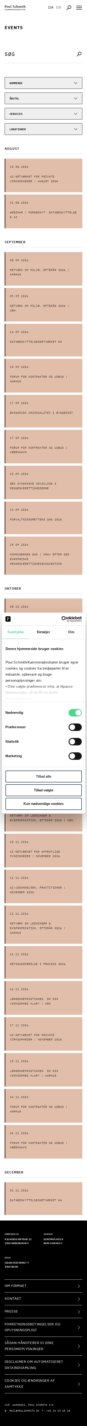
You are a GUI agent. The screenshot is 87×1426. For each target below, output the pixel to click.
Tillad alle (43, 776)
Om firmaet (16, 1286)
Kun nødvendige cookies (43, 804)
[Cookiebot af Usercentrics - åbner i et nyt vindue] (62, 619)
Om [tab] (71, 632)
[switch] (75, 727)
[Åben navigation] (79, 7)
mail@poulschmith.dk (24, 1411)
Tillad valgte (43, 790)
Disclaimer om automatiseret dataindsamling (34, 1365)
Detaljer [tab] (43, 632)
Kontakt (13, 1298)
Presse (11, 1311)
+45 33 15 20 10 (58, 1411)
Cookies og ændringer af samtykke (30, 1383)
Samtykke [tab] (15, 632)
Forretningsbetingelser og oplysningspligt (32, 1327)
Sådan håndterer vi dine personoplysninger (29, 1346)
